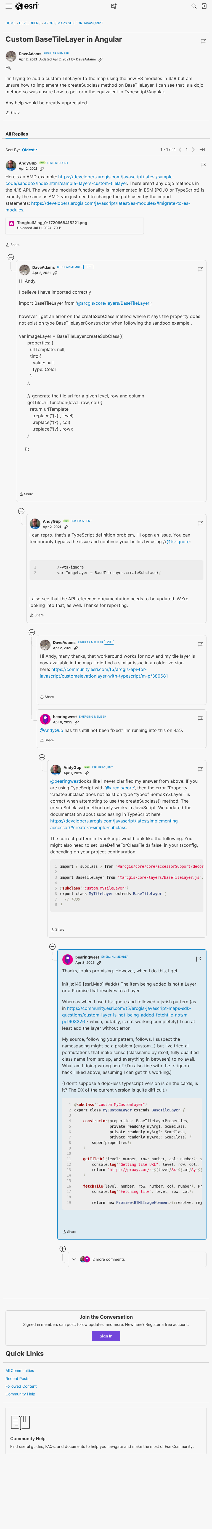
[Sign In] (204, 6)
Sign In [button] (106, 1336)
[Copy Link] (100, 59)
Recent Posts (17, 1378)
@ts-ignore (178, 541)
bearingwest (65, 716)
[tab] (16, 134)
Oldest (28, 150)
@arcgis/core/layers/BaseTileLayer (113, 303)
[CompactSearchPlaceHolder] (194, 6)
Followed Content (21, 1386)
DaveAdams (30, 53)
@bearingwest (65, 781)
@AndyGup (51, 730)
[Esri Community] (27, 6)
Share (13, 113)
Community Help (20, 1394)
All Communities (20, 1370)
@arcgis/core (120, 787)
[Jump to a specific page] (202, 149)
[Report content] (203, 41)
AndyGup (28, 163)
